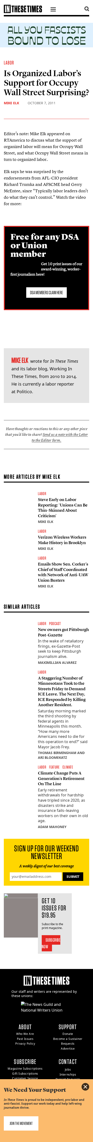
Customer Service (25, 1078)
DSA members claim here (46, 292)
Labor (9, 63)
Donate (67, 1034)
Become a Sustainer (68, 1039)
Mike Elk (11, 103)
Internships (68, 1074)
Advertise (68, 1049)
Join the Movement (21, 1123)
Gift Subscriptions (25, 1074)
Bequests (68, 1044)
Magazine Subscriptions (25, 1069)
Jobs (68, 1070)
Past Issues (25, 1039)
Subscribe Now (51, 943)
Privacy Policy (25, 1044)
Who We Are (25, 1034)
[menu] (53, 10)
